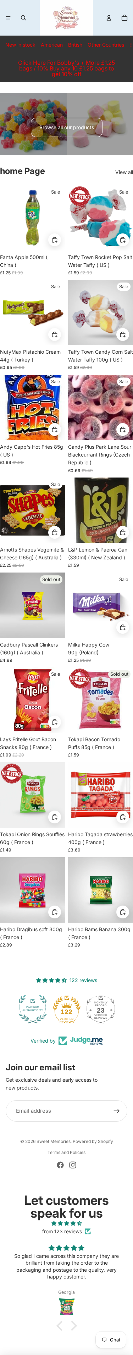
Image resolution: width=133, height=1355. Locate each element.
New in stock (20, 45)
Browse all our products (66, 127)
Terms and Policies (66, 1152)
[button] (61, 1326)
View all (124, 172)
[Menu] (8, 18)
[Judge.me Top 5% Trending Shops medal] (101, 1009)
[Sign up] (116, 1110)
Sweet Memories (54, 1141)
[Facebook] (60, 1165)
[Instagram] (72, 1165)
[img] (66, 1223)
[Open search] (23, 18)
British (75, 45)
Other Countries (106, 45)
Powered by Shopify (93, 1141)
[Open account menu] (109, 18)
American (52, 45)
